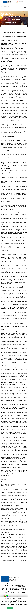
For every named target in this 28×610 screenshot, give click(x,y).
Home (3, 26)
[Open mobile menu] (25, 7)
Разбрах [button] (9, 608)
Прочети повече (17, 608)
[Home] (5, 7)
